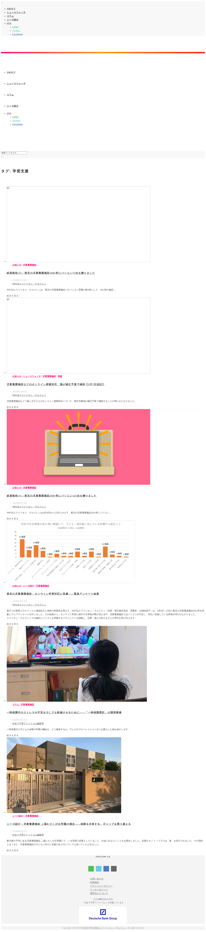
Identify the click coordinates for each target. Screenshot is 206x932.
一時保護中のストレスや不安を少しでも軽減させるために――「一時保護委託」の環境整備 (64, 712)
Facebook (17, 34)
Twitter (16, 30)
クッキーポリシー (99, 890)
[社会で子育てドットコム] (2, 55)
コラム (10, 16)
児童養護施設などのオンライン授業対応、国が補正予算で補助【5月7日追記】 (56, 384)
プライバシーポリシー (101, 886)
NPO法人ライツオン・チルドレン (29, 284)
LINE (15, 27)
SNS (9, 23)
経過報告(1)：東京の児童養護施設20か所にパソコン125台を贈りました (52, 495)
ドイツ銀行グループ (102, 899)
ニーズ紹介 (13, 20)
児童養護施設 (29, 265)
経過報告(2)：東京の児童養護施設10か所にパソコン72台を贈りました (51, 273)
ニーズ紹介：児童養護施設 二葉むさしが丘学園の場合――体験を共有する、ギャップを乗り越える (69, 824)
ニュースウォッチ (16, 12)
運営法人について (99, 893)
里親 (60, 376)
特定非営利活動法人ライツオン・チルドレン (104, 928)
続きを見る (13, 296)
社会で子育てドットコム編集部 (28, 723)
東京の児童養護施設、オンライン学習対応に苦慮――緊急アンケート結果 (53, 593)
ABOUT (11, 9)
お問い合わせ (97, 879)
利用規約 (94, 882)
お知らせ (16, 265)
